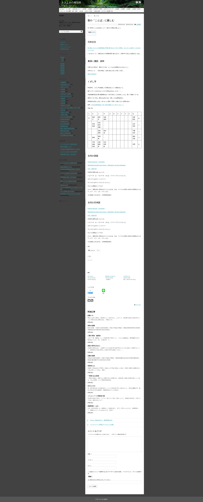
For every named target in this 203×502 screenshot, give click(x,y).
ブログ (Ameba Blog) (66, 117)
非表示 (93, 32)
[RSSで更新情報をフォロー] (140, 2)
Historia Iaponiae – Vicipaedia (96, 162)
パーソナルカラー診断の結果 (68, 144)
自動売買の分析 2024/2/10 (68, 154)
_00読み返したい (76, 9)
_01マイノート (64, 87)
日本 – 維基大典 (92, 168)
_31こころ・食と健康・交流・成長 (68, 11)
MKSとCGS (91, 386)
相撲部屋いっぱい (93, 406)
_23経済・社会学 (136, 9)
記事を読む (90, 322)
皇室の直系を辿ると (94, 346)
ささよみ (138, 304)
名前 (90, 454)
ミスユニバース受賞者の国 (96, 396)
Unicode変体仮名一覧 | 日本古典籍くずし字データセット (107, 105)
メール (90, 460)
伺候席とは (91, 366)
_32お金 (81, 11)
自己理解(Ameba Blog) (66, 135)
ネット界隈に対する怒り (67, 191)
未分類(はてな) (64, 121)
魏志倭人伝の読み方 (110, 276)
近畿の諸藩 (91, 356)
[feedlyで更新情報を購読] (137, 2)
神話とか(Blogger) (65, 133)
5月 (63, 59)
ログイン (62, 42)
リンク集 (68, 9)
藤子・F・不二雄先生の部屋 (68, 181)
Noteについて (64, 185)
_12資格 (90, 9)
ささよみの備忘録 (71, 2)
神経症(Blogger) (64, 130)
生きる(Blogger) (64, 124)
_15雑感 (117, 9)
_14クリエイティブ (108, 9)
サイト (89, 465)
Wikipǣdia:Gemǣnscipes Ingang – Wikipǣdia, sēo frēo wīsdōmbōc (107, 165)
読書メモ (90, 315)
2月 (63, 60)
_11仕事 (84, 9)
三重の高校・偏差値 (94, 335)
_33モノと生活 (88, 11)
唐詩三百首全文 (92, 74)
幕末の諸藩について (66, 146)
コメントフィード (65, 46)
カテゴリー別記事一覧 (107, 11)
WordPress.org (64, 49)
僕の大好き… (91, 276)
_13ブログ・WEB (97, 9)
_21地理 (123, 9)
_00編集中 (63, 82)
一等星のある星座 (93, 376)
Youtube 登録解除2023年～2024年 (70, 149)
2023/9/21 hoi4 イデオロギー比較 (70, 193)
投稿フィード (64, 44)
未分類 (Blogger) (65, 119)
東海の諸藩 (91, 325)
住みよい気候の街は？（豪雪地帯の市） (101, 420)
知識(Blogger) (64, 126)
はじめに (62, 9)
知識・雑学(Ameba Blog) (67, 128)
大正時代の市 (126, 276)
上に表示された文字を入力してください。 (100, 480)
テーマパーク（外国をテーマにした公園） (102, 424)
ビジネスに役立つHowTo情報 (68, 151)
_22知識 (128, 9)
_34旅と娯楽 (97, 11)
